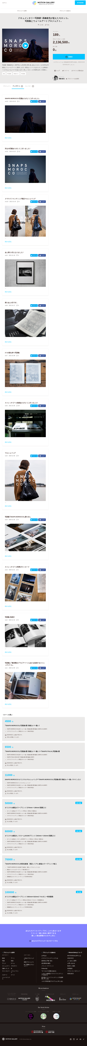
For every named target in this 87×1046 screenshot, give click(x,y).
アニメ (4, 963)
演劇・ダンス (5, 968)
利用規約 (69, 968)
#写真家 (9, 73)
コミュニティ (6, 966)
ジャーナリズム (6, 978)
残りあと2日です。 (11, 302)
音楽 (12, 961)
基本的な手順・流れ (46, 961)
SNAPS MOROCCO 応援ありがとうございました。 (22, 98)
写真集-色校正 (10, 617)
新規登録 (81, 3)
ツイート (66, 70)
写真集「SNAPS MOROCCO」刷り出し (18, 517)
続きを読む (8, 138)
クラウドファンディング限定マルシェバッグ (20, 198)
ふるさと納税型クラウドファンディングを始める (52, 974)
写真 (48, 25)
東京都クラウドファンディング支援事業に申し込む (52, 978)
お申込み (44, 956)
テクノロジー (6, 971)
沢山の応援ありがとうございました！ (17, 148)
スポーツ (4, 975)
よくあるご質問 (71, 961)
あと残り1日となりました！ (14, 252)
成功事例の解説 (45, 963)
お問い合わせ (71, 963)
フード (13, 975)
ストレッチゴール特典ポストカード (17, 567)
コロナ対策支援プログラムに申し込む (52, 981)
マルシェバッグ (10, 453)
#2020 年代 (70, 958)
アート (13, 958)
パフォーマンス (15, 971)
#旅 (4, 73)
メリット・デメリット (47, 966)
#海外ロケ (16, 73)
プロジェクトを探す (22, 11)
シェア (58, 70)
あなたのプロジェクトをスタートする (45, 941)
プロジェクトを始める (65, 11)
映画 (3, 958)
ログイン (4, 3)
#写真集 (23, 73)
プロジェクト (7, 86)
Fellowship (44, 968)
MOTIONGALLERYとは (74, 956)
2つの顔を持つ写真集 (12, 352)
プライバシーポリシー (73, 971)
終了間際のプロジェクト (29, 965)
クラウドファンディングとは (49, 958)
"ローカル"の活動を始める (48, 971)
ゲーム (13, 963)
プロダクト (14, 966)
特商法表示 (70, 973)
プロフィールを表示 (73, 79)
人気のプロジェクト (29, 958)
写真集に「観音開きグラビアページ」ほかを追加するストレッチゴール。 (25, 664)
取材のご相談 (71, 966)
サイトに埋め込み (78, 70)
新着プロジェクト (29, 962)
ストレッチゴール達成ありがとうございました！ (21, 402)
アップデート (18, 86)
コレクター (29, 86)
